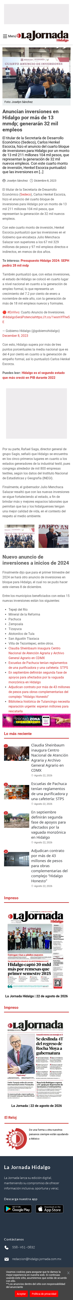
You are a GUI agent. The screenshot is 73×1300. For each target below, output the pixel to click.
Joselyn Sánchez (17, 180)
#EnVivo (13, 312)
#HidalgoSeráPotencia (18, 317)
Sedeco (25, 194)
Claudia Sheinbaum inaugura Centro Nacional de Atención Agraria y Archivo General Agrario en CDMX (36, 653)
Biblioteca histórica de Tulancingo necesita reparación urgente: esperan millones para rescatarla (39, 706)
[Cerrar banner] (68, 1273)
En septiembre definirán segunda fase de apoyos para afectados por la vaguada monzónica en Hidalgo (38, 677)
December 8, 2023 (15, 336)
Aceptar (21, 1293)
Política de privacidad (44, 1293)
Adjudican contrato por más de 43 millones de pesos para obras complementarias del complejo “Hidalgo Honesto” (39, 692)
